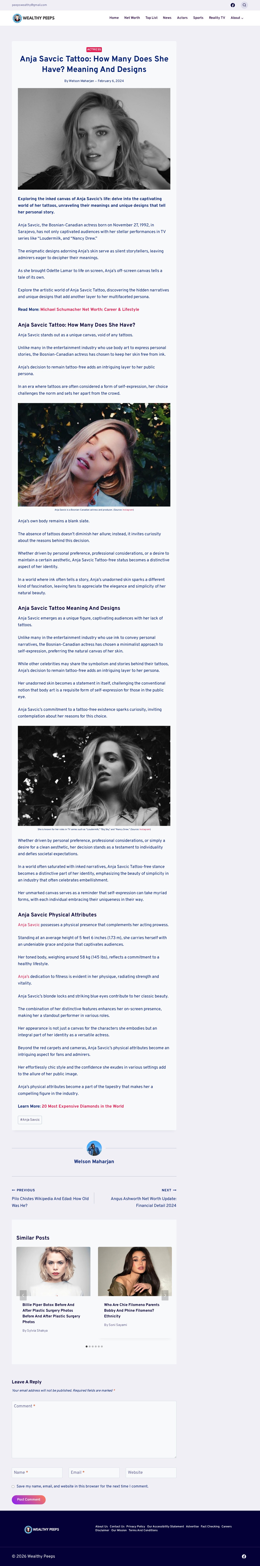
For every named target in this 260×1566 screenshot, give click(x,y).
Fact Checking (210, 1527)
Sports (198, 18)
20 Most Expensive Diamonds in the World (83, 1106)
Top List (151, 18)
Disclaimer (102, 1530)
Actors (182, 18)
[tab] (87, 1346)
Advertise (192, 1527)
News (167, 18)
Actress (94, 50)
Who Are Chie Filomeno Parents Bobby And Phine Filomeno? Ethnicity (132, 1311)
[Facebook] (233, 5)
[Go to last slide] (23, 1295)
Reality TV (217, 18)
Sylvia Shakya (37, 1331)
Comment (24, 1406)
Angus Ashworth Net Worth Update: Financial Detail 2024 (143, 1198)
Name (21, 1472)
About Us (101, 1527)
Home (114, 18)
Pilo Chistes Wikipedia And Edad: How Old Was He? (50, 1198)
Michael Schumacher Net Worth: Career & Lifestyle (89, 309)
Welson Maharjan (81, 81)
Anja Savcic (29, 925)
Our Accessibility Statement (165, 1527)
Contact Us (117, 1527)
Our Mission (119, 1530)
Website (135, 1472)
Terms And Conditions (143, 1530)
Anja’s (23, 976)
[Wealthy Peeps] (34, 18)
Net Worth (132, 18)
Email (78, 1472)
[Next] (165, 1295)
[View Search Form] (244, 5)
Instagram (128, 509)
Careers (227, 1527)
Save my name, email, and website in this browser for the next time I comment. (82, 1486)
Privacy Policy (135, 1527)
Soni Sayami (118, 1325)
